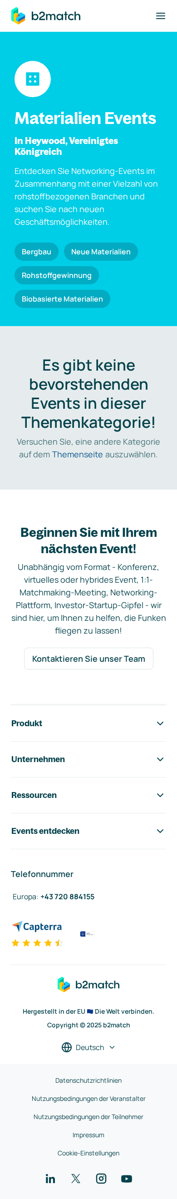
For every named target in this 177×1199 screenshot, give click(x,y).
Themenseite (77, 454)
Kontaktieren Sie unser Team (88, 658)
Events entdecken (45, 831)
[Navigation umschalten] (161, 16)
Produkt (26, 723)
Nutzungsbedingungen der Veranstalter (89, 1098)
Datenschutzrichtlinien (88, 1080)
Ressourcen (34, 795)
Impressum (88, 1134)
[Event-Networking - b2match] (46, 16)
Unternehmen (38, 759)
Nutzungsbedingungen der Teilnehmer (88, 1116)
